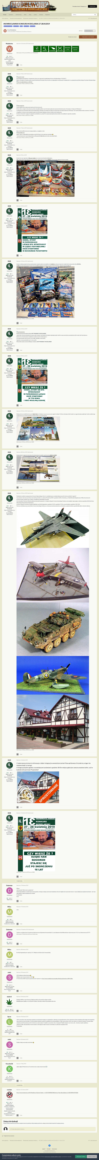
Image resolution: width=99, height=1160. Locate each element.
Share (81, 30)
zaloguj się (45, 1123)
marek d (9, 996)
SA (54, 264)
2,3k (12, 1009)
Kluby (25, 14)
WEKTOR (35, 414)
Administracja (18, 14)
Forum (4, 14)
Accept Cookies (81, 1156)
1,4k (11, 985)
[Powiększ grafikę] (20, 76)
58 (11, 919)
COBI (52, 264)
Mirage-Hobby (32, 158)
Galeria (35, 14)
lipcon (9, 1016)
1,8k (11, 1076)
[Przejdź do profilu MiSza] (9, 912)
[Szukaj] (95, 14)
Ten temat (90, 14)
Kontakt (49, 1149)
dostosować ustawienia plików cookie (53, 1156)
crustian (9, 1090)
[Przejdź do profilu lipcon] (9, 1022)
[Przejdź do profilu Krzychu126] (9, 1069)
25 (11, 1029)
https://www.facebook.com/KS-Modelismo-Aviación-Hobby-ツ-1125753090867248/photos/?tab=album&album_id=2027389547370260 (47, 1092)
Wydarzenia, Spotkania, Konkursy (23, 31)
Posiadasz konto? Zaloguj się (79, 6)
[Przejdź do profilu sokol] (9, 977)
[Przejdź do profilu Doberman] (9, 890)
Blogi (30, 14)
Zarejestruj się (92, 6)
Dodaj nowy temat (72, 36)
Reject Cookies (91, 1156)
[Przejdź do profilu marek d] (9, 1002)
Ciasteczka (54, 1149)
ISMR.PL (49, 159)
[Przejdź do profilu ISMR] (9, 79)
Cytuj (21, 64)
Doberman (9, 885)
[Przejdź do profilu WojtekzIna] (5, 30)
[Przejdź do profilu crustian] (9, 1095)
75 (11, 86)
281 (11, 56)
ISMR (9, 74)
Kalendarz (11, 14)
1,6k (12, 1102)
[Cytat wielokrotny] (18, 65)
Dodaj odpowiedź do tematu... (18, 1129)
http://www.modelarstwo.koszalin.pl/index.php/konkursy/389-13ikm (57, 978)
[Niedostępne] (46, 292)
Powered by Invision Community (49, 1152)
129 (11, 898)
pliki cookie (19, 1156)
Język (43, 1149)
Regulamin (47, 14)
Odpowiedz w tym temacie (88, 36)
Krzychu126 (9, 1064)
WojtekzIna (13, 30)
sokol (9, 972)
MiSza (9, 907)
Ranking (41, 14)
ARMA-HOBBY (53, 455)
